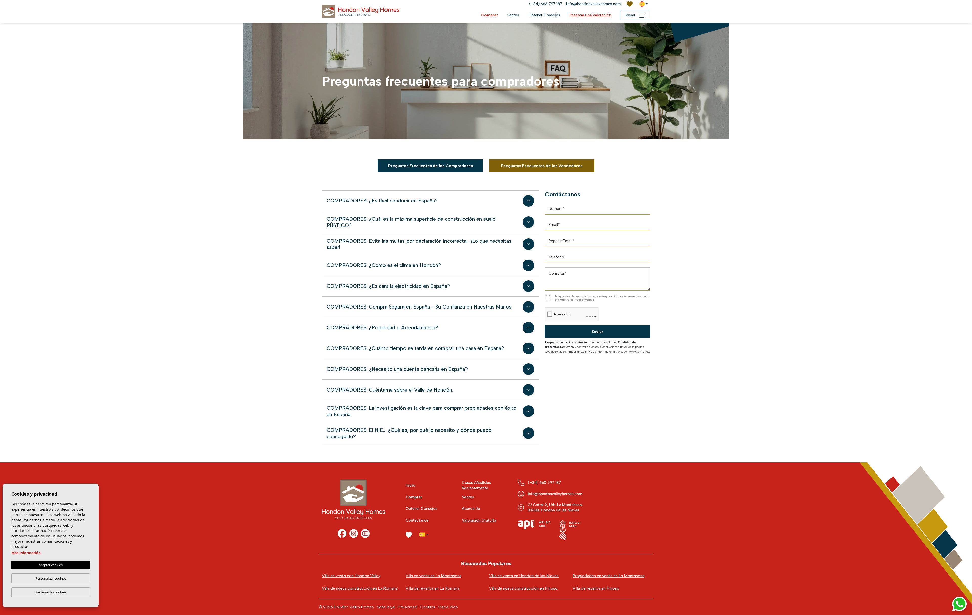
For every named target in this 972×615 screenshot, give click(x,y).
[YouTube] (365, 533)
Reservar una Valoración (590, 15)
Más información (26, 552)
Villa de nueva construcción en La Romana (360, 588)
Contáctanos (417, 520)
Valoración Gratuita (479, 520)
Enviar (597, 331)
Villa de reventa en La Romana (432, 588)
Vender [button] (513, 15)
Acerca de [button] (471, 508)
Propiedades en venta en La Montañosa (608, 575)
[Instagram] (353, 533)
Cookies (427, 607)
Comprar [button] (489, 15)
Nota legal (386, 607)
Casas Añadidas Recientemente (476, 485)
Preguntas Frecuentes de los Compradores (430, 165)
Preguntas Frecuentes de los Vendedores (541, 165)
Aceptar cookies (51, 565)
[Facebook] (342, 533)
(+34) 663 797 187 (545, 4)
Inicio (410, 485)
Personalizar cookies (50, 578)
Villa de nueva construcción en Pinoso (523, 588)
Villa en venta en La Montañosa (433, 575)
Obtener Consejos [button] (544, 15)
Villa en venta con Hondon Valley (351, 575)
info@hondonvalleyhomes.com (593, 4)
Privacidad (407, 607)
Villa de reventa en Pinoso (596, 588)
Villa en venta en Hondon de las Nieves (524, 575)
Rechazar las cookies (50, 592)
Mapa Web (448, 607)
